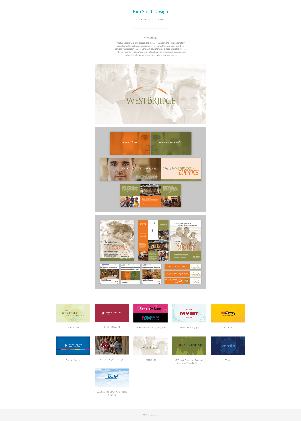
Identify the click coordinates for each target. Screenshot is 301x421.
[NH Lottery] (228, 313)
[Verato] (228, 345)
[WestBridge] (150, 345)
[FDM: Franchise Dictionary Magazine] (150, 313)
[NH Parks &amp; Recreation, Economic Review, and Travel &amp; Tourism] (189, 345)
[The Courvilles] (73, 313)
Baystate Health (73, 360)
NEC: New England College (111, 359)
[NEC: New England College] (112, 345)
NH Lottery (228, 327)
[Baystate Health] (73, 345)
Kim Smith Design (150, 11)
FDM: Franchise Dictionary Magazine (150, 327)
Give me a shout (158, 19)
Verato (228, 360)
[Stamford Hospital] (112, 313)
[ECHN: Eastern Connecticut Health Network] (112, 378)
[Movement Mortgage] (189, 313)
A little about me (143, 19)
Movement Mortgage (189, 327)
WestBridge (150, 360)
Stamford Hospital (112, 327)
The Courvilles (73, 327)
